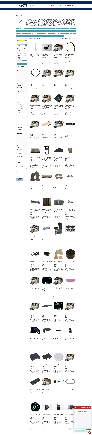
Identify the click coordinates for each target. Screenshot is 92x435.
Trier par (62, 38)
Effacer (19, 60)
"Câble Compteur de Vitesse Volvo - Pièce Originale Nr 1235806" (69, 81)
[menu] (46, 9)
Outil (18, 147)
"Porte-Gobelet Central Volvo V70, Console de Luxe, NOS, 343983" (69, 338)
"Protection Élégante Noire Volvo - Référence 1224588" (46, 365)
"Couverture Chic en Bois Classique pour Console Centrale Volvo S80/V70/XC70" (47, 158)
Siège (46, 28)
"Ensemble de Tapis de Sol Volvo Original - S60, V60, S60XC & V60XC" (35, 184)
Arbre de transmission (20, 66)
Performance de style (20, 141)
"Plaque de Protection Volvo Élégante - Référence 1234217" (47, 314)
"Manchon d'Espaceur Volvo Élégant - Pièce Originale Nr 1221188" (69, 262)
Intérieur (18, 93)
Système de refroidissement (19, 75)
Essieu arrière (19, 89)
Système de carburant (20, 72)
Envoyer (88, 429)
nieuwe (18, 68)
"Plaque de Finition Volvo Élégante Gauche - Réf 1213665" (34, 288)
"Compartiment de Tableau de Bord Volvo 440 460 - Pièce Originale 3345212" (58, 106)
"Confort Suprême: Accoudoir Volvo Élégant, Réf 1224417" (46, 131)
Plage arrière (19, 127)
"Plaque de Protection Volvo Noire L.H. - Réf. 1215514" (69, 314)
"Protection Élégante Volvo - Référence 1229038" (70, 365)
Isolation (22, 35)
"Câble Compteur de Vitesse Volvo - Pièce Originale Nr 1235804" (57, 81)
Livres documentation (20, 151)
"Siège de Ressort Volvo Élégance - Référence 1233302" (69, 389)
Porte (70, 28)
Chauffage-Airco (19, 81)
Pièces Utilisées (19, 149)
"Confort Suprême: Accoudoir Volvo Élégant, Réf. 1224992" (58, 131)
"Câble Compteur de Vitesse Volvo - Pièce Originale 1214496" (57, 55)
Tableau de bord (22, 28)
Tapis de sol (34, 28)
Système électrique (20, 139)
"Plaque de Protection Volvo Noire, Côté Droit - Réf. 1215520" (46, 338)
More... (18, 47)
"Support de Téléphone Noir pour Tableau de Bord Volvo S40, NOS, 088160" (46, 415)
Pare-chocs (19, 136)
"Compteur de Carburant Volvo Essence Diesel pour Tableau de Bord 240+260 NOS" (70, 106)
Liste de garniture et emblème (20, 134)
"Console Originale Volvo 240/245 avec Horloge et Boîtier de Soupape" (70, 132)
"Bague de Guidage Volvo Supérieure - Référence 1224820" (35, 55)
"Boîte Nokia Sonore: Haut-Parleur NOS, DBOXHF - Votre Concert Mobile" (47, 55)
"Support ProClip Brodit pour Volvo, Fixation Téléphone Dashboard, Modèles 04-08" (58, 415)
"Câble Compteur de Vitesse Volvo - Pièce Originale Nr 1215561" (69, 55)
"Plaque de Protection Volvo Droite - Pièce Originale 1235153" (46, 288)
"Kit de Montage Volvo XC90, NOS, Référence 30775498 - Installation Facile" (35, 262)
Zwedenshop (19, 153)
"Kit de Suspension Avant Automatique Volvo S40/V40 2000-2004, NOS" (47, 262)
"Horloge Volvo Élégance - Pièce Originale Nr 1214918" (58, 210)
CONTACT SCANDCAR (59, 5)
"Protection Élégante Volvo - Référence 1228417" (58, 365)
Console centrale (34, 33)
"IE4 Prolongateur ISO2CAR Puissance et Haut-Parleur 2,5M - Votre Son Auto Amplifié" (70, 210)
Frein (18, 91)
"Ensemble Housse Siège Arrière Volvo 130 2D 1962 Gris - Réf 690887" (46, 184)
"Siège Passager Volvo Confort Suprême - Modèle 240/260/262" (35, 415)
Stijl (18, 114)
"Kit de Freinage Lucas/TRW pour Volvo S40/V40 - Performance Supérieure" (69, 236)
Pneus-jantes (19, 83)
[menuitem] (18, 9)
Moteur (18, 70)
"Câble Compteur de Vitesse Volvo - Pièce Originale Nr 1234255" (34, 81)
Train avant (19, 85)
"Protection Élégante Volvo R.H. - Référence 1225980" (47, 389)
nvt (58, 35)
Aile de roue (34, 35)
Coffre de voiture (58, 33)
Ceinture (22, 33)
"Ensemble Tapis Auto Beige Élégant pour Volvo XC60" (57, 184)
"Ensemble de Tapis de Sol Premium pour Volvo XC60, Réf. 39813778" (70, 158)
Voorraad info (32, 62)
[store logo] (23, 5)
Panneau (46, 35)
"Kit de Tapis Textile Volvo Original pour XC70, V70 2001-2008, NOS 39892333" (58, 262)
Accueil (17, 11)
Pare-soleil (19, 95)
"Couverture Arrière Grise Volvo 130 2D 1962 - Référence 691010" (35, 158)
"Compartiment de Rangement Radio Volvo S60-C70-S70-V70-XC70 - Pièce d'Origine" (47, 106)
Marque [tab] (18, 162)
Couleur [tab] (18, 160)
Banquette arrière (58, 28)
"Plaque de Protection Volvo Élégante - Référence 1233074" (35, 314)
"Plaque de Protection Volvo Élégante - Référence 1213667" (58, 288)
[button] (74, 2)
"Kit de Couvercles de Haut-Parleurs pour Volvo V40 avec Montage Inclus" (58, 236)
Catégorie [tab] (18, 158)
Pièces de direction (20, 87)
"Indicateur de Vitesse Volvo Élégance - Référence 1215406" (35, 236)
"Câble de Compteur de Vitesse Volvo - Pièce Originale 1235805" (35, 106)
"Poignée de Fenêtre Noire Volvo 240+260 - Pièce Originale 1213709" (58, 338)
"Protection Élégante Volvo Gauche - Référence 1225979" (35, 389)
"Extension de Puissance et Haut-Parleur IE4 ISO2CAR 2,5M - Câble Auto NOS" (70, 184)
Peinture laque (19, 143)
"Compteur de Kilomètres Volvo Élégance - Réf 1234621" (35, 131)
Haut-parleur (70, 33)
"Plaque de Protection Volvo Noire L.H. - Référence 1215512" (35, 338)
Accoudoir (46, 33)
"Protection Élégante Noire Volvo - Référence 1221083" (34, 365)
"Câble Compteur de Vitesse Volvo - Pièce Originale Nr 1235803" (46, 81)
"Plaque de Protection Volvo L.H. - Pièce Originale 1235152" (58, 314)
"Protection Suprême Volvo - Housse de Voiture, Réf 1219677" (57, 389)
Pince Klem (19, 129)
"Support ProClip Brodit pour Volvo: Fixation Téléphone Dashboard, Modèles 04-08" (70, 415)
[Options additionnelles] (19, 179)
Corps (18, 131)
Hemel (18, 112)
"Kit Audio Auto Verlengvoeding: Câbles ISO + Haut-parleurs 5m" (47, 236)
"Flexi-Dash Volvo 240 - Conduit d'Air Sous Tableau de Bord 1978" (35, 210)
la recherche (25, 60)
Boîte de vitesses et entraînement (20, 79)
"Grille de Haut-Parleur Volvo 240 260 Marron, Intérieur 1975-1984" (47, 210)
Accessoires (19, 145)
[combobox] (39, 5)
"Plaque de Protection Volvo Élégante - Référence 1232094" (70, 288)
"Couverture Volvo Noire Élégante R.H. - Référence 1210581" (58, 158)
